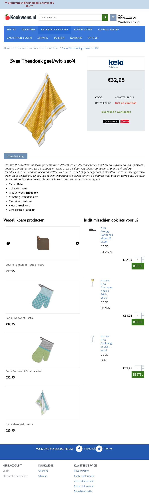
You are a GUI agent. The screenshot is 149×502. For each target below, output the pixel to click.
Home (7, 48)
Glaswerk (28, 29)
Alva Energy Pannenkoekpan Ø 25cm (107, 234)
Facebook (90, 448)
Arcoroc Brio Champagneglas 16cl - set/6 (106, 289)
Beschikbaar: (103, 103)
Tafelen (59, 38)
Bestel (138, 266)
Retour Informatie (83, 486)
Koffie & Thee (83, 29)
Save (126, 121)
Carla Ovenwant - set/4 (19, 318)
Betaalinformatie (83, 491)
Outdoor (76, 38)
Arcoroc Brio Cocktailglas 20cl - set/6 (106, 343)
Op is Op (93, 38)
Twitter (108, 448)
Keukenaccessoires (54, 29)
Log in (6, 470)
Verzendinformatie (84, 481)
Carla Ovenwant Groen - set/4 (24, 371)
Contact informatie (84, 476)
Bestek (11, 29)
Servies (42, 38)
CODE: (99, 97)
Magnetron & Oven (19, 38)
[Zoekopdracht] (105, 17)
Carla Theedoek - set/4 (19, 424)
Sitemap (42, 476)
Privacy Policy (81, 470)
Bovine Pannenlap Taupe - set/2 (25, 264)
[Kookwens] (20, 16)
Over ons (43, 470)
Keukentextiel (50, 48)
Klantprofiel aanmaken (15, 476)
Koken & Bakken (108, 29)
